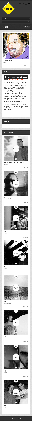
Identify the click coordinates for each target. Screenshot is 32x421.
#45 (5, 301)
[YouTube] (26, 4)
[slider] (25, 77)
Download (21, 79)
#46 (5, 267)
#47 (5, 232)
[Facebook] (23, 4)
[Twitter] (20, 4)
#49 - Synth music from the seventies (14, 162)
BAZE (11, 112)
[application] (16, 77)
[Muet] (21, 77)
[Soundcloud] (29, 4)
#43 (5, 371)
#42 (5, 406)
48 (4, 197)
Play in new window (13, 79)
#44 (5, 336)
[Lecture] (6, 77)
